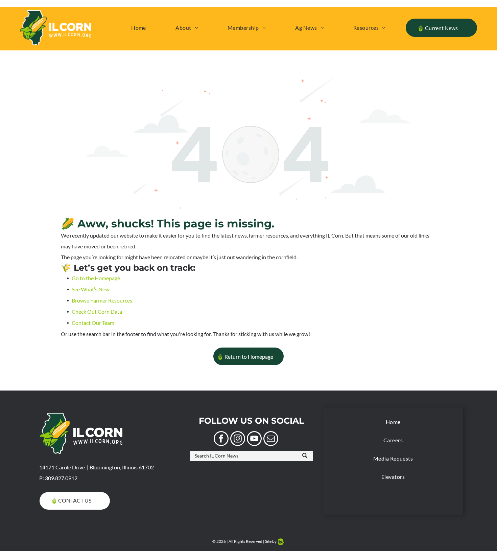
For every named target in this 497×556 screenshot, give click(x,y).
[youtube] (254, 439)
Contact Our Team (93, 322)
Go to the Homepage (96, 278)
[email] (270, 439)
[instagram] (237, 439)
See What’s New (90, 289)
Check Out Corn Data (97, 311)
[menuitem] (138, 28)
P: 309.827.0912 (58, 478)
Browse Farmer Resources (102, 300)
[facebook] (221, 439)
